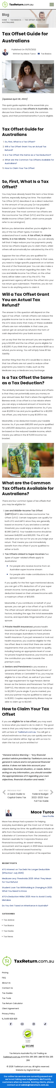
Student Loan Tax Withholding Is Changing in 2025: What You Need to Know (27, 889)
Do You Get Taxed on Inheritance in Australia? (25, 905)
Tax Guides (7, 993)
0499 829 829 (10, 1018)
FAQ (4, 977)
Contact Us (7, 988)
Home (4, 20)
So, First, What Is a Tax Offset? (20, 141)
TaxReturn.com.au (11, 1056)
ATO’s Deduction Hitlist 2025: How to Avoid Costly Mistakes (27, 898)
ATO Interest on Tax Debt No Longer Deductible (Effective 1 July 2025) (26, 871)
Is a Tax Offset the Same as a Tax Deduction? (28, 154)
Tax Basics (15, 20)
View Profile (48, 816)
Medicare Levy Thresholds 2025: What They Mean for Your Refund (26, 880)
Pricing (5, 972)
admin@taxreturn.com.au (35, 1085)
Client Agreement (10, 1008)
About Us (6, 982)
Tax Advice (9, 919)
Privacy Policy (8, 1013)
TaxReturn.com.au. (27, 732)
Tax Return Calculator (12, 1003)
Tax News (8, 936)
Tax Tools (6, 998)
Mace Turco (30, 53)
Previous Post (16, 794)
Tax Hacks (9, 931)
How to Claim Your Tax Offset (20, 168)
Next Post (40, 796)
